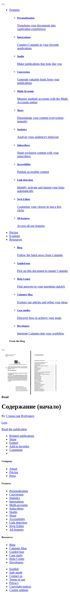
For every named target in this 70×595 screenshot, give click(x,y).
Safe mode (15, 572)
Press (12, 475)
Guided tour (16, 551)
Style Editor (16, 526)
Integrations (16, 501)
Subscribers (16, 508)
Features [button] (14, 10)
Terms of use (17, 579)
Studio (13, 512)
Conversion (16, 494)
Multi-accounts (18, 505)
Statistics (14, 498)
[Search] (3, 350)
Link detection (18, 522)
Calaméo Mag (18, 548)
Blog (12, 544)
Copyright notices (20, 586)
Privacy (14, 583)
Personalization (18, 491)
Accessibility (17, 519)
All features (16, 529)
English (14, 569)
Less (4, 422)
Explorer (14, 236)
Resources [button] (15, 239)
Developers (16, 562)
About (13, 468)
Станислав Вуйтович (20, 416)
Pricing (13, 232)
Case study (16, 555)
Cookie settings (18, 590)
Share (12, 515)
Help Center (16, 558)
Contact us (15, 576)
